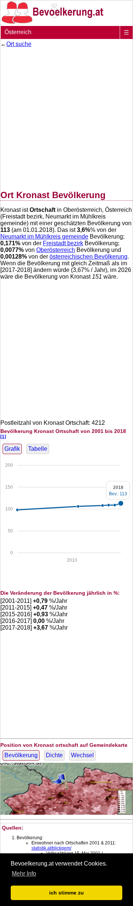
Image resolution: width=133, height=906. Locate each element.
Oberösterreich (55, 250)
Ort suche (18, 44)
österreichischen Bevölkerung (88, 256)
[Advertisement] (66, 117)
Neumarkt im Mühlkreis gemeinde (44, 236)
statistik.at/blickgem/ (51, 848)
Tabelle (37, 449)
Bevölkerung (21, 755)
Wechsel (82, 755)
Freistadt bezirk (63, 243)
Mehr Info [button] (24, 873)
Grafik (12, 449)
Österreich (17, 32)
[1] (3, 436)
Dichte (54, 755)
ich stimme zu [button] (66, 893)
